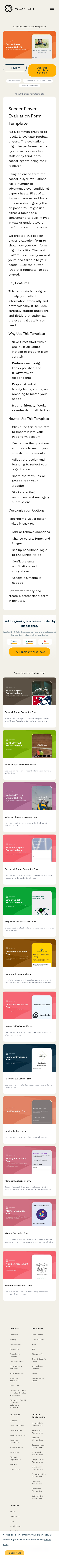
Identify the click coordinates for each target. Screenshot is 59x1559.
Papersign (14, 1349)
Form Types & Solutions (16, 1367)
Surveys (13, 1464)
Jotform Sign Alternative (37, 1497)
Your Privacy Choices (37, 1367)
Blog (34, 1344)
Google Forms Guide (38, 1379)
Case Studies (38, 1339)
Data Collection (17, 1426)
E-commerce (15, 1421)
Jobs (12, 1521)
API (33, 1349)
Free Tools (14, 1386)
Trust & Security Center (39, 1360)
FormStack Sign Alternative (39, 1475)
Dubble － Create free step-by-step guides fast (18, 1392)
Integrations (15, 1344)
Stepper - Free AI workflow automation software (18, 1403)
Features (14, 1335)
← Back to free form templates (29, 26)
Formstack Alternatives (37, 1453)
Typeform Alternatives (37, 1431)
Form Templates (17, 1373)
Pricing (13, 1339)
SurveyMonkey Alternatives (38, 1446)
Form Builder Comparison (37, 1424)
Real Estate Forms (18, 1435)
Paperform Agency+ (15, 1355)
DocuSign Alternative (37, 1482)
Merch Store (15, 1526)
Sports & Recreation (30, 86)
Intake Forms (14, 81)
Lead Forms (15, 1469)
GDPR (34, 1373)
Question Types (16, 1361)
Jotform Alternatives (37, 1439)
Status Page (37, 1354)
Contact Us (15, 1517)
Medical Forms (16, 1447)
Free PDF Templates (14, 1379)
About (12, 1512)
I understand (14, 1553)
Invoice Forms (16, 1430)
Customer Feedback (14, 1441)
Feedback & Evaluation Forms (38, 81)
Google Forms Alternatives (38, 1461)
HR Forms (14, 1452)
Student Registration (15, 1458)
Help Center (37, 1335)
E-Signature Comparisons (37, 1468)
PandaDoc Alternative (37, 1490)
